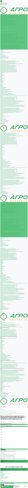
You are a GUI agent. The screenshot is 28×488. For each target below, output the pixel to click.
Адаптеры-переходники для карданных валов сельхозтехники (10, 48)
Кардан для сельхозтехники (4, 18)
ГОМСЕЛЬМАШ (2, 88)
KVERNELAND (2, 268)
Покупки (1, 54)
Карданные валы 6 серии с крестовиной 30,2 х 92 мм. (8, 22)
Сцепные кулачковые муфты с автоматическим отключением (9, 44)
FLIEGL (1, 214)
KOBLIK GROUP (2, 78)
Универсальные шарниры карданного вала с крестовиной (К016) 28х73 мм (11, 101)
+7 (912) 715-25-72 (2, 481)
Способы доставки (3, 119)
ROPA (1, 84)
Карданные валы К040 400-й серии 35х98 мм (7, 68)
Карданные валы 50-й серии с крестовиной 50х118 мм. (8, 71)
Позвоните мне (2, 461)
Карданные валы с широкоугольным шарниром (7, 31)
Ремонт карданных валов (4, 121)
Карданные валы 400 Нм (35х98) (5, 277)
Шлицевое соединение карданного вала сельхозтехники (9, 110)
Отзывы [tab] (3, 453)
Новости (1, 50)
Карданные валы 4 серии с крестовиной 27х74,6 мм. (8, 66)
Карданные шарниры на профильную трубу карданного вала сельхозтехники (12, 37)
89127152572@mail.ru (3, 4)
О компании (2, 113)
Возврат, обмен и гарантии (4, 56)
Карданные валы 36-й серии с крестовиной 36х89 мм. (8, 23)
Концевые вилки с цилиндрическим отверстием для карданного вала (11, 63)
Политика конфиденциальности (5, 52)
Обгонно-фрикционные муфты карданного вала (7, 104)
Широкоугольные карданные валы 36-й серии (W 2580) (9, 35)
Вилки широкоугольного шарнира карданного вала (8, 17)
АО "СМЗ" (1, 159)
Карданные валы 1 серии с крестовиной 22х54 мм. (8, 19)
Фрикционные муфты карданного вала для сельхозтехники (9, 108)
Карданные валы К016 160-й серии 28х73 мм (7, 21)
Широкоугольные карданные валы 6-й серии (7, 34)
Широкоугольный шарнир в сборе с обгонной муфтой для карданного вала (12, 46)
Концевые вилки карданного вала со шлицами (7, 16)
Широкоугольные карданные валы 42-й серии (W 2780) (9, 36)
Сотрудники (2, 115)
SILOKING (1, 85)
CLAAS (1, 26)
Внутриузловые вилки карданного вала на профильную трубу (9, 61)
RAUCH (1, 83)
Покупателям (2, 117)
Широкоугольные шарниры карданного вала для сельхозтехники (10, 45)
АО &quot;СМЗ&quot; (3, 274)
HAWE (1, 30)
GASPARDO (2, 27)
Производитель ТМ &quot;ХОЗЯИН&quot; (6, 281)
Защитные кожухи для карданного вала (6, 112)
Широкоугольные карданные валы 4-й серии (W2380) (8, 33)
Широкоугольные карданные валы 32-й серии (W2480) (9, 97)
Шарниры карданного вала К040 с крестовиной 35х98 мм (9, 38)
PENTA (1, 82)
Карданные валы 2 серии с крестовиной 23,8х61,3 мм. (8, 20)
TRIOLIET (1, 86)
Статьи (1, 116)
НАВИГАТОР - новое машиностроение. (6, 91)
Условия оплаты (2, 55)
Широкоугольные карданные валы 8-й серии (7, 99)
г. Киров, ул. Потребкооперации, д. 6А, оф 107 (7, 482)
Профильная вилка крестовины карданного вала (8, 15)
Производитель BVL (3, 92)
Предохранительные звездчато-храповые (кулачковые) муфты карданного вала (12, 41)
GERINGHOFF (2, 28)
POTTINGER (2, 270)
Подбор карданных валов (4, 57)
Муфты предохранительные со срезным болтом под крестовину (10, 40)
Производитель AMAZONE (4, 279)
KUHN (1, 80)
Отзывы (1, 51)
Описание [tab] (3, 452)
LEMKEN (1, 81)
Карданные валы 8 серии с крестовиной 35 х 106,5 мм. (8, 24)
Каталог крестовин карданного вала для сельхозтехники (9, 39)
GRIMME (1, 148)
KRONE (1, 79)
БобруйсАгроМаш (3, 87)
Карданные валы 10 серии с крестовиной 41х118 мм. (8, 70)
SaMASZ (1, 272)
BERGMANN (2, 25)
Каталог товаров (2, 60)
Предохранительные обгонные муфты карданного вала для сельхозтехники (12, 42)
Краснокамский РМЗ (3, 90)
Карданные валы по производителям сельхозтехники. (8, 212)
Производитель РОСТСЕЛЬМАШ (5, 93)
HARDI (1, 29)
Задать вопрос (2, 462)
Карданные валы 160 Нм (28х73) (5, 89)
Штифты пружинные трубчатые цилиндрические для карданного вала (11, 47)
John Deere (2, 150)
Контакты (1, 122)
